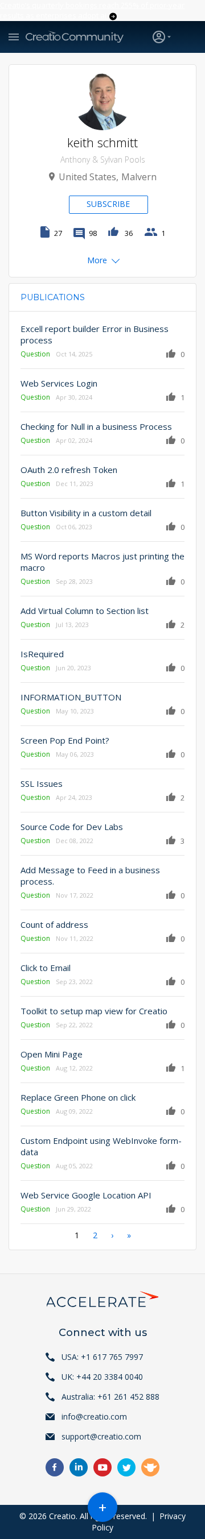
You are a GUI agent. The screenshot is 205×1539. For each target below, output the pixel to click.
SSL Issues (41, 783)
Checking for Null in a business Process (96, 426)
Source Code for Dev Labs (71, 826)
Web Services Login (58, 383)
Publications (52, 297)
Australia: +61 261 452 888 (110, 1396)
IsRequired (42, 653)
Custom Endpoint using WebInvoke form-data (101, 1146)
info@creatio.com (94, 1416)
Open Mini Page (51, 1054)
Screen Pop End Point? (64, 740)
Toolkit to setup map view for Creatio (93, 1011)
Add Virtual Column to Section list (84, 610)
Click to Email (45, 967)
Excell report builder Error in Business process (94, 334)
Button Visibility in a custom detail (85, 512)
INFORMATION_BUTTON (70, 697)
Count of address (54, 924)
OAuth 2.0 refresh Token (68, 469)
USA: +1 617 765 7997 (102, 1356)
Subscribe (108, 203)
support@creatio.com (101, 1436)
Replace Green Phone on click (78, 1097)
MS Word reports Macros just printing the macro (102, 561)
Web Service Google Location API (85, 1195)
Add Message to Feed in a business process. (90, 875)
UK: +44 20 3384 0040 (102, 1376)
